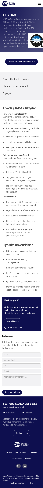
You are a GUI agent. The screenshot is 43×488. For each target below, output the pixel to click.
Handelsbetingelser (17, 483)
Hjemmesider (22, 476)
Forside (9, 452)
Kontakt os (12, 321)
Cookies (30, 483)
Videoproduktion (34, 476)
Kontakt (28, 459)
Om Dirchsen (20, 452)
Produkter (33, 452)
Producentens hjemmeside (20, 61)
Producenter (17, 459)
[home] (9, 3)
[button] (39, 3)
